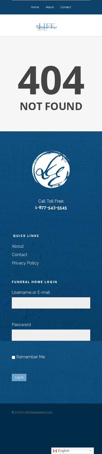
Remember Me (30, 356)
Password (21, 324)
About (50, 7)
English (63, 451)
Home (35, 7)
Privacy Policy (25, 263)
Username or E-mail (31, 292)
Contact (66, 7)
